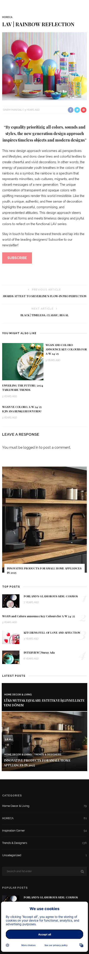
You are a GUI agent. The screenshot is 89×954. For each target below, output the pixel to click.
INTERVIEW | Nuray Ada (39, 652)
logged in (30, 447)
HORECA (7, 17)
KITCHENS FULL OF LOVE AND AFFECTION (52, 632)
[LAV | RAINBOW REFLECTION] (44, 66)
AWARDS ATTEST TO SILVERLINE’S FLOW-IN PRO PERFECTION (44, 296)
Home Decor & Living (18, 694)
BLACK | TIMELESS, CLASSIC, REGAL (45, 315)
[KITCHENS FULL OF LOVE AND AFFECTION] (10, 637)
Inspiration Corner (44, 830)
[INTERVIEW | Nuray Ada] (10, 657)
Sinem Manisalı (13, 109)
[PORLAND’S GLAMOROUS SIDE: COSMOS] (10, 601)
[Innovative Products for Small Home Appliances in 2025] (44, 741)
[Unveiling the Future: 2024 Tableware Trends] (22, 361)
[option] (44, 523)
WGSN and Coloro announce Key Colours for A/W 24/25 (66, 349)
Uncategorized (44, 855)
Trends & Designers (47, 754)
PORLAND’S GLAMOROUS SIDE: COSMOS (51, 596)
